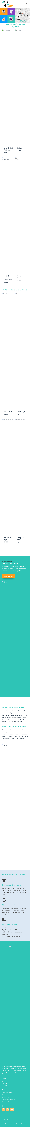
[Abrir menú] (26, 4)
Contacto (4, 1083)
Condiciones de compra (8, 1099)
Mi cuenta (5, 1085)
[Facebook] (3, 1109)
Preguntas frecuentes (8, 1102)
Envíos (4, 1095)
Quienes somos (6, 1081)
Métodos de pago (7, 1092)
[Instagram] (7, 1109)
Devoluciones (5, 1097)
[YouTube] (12, 1109)
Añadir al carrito (8, 156)
